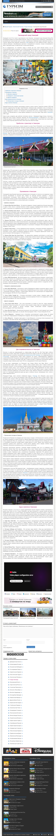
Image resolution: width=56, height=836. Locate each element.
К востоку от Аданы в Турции (16, 825)
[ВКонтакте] (51, 1)
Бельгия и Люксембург (15, 689)
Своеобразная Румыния (15, 723)
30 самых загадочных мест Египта (17, 1)
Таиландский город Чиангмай (27, 618)
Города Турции (13, 809)
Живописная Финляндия (15, 735)
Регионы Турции (13, 815)
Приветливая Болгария (15, 725)
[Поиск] (52, 7)
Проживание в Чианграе (11, 92)
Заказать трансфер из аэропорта (17, 775)
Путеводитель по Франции (42, 785)
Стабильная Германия (15, 705)
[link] (11, 616)
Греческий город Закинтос (41, 762)
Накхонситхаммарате (33, 117)
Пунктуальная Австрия (15, 712)
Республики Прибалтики (16, 741)
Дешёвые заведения (11, 94)
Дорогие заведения (11, 97)
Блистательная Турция (15, 674)
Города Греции (39, 765)
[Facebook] (42, 1)
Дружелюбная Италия (15, 700)
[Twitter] (43, 1)
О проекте (45, 834)
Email (28, 639)
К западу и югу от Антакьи (15, 819)
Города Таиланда (28, 26)
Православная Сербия (15, 720)
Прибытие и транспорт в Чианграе (13, 90)
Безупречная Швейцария (16, 666)
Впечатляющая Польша (15, 715)
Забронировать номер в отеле (16, 782)
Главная (51, 834)
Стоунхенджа (6, 356)
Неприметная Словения (15, 728)
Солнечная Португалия (15, 687)
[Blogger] (48, 1)
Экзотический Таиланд (18, 26)
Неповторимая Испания (15, 664)
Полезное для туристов (15, 743)
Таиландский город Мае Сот (42, 775)
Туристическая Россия (15, 684)
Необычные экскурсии (15, 792)
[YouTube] (47, 1)
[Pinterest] (45, 1)
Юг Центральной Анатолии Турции (17, 812)
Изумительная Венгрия (15, 718)
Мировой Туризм (8, 26)
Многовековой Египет (15, 682)
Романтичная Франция (15, 697)
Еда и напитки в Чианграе (11, 102)
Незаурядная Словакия (15, 710)
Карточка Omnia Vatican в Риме (17, 768)
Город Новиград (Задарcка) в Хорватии (44, 768)
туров (27, 42)
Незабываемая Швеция (15, 738)
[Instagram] (50, 1)
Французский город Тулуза (41, 782)
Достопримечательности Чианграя (13, 99)
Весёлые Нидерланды (15, 692)
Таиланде (35, 375)
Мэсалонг (25, 472)
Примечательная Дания (15, 733)
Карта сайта (37, 834)
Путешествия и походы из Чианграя (15, 101)
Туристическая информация (16, 765)
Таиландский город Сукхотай (10, 618)
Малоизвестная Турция (15, 802)
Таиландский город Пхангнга (44, 618)
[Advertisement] (40, 667)
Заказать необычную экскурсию (17, 762)
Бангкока (5, 133)
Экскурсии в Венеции (14, 788)
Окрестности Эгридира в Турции (17, 799)
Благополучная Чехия (15, 707)
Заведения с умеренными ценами (14, 95)
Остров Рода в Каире (40, 788)
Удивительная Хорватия (15, 672)
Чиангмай (50, 112)
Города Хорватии (40, 772)
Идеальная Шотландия (15, 702)
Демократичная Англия (15, 661)
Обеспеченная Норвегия (16, 730)
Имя (4, 639)
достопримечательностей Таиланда (32, 355)
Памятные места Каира (41, 792)
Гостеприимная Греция (15, 669)
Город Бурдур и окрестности (16, 805)
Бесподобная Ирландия (15, 695)
